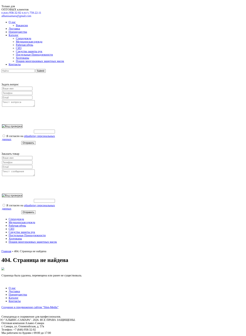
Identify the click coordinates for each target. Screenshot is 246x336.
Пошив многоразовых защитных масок (40, 61)
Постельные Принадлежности (34, 54)
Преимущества (18, 31)
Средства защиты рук (29, 51)
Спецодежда (23, 38)
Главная (6, 251)
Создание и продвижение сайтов (30, 307)
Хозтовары (22, 57)
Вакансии (22, 25)
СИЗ (18, 48)
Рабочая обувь (24, 44)
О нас (12, 22)
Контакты (15, 64)
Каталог (14, 35)
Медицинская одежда (29, 41)
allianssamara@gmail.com (16, 16)
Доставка (14, 28)
